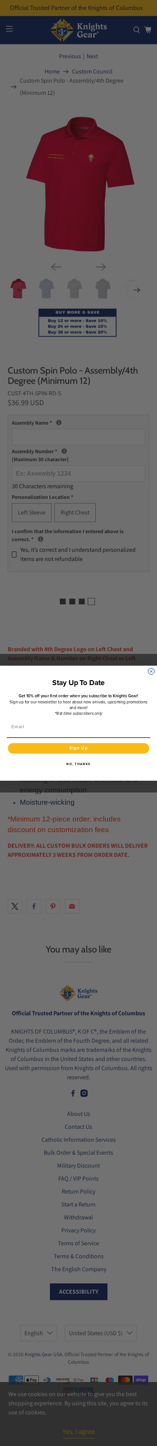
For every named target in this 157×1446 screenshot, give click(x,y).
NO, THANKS (78, 763)
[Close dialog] (151, 671)
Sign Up (78, 748)
